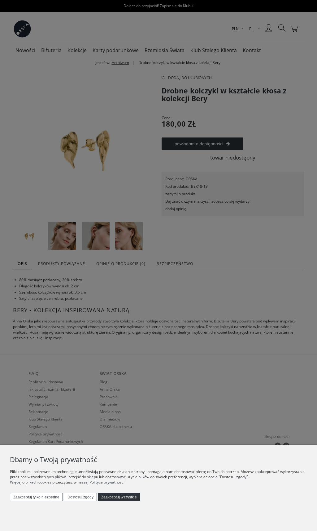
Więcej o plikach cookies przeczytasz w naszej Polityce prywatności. (67, 482)
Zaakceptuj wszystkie (119, 497)
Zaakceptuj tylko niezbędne (36, 497)
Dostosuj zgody (80, 497)
